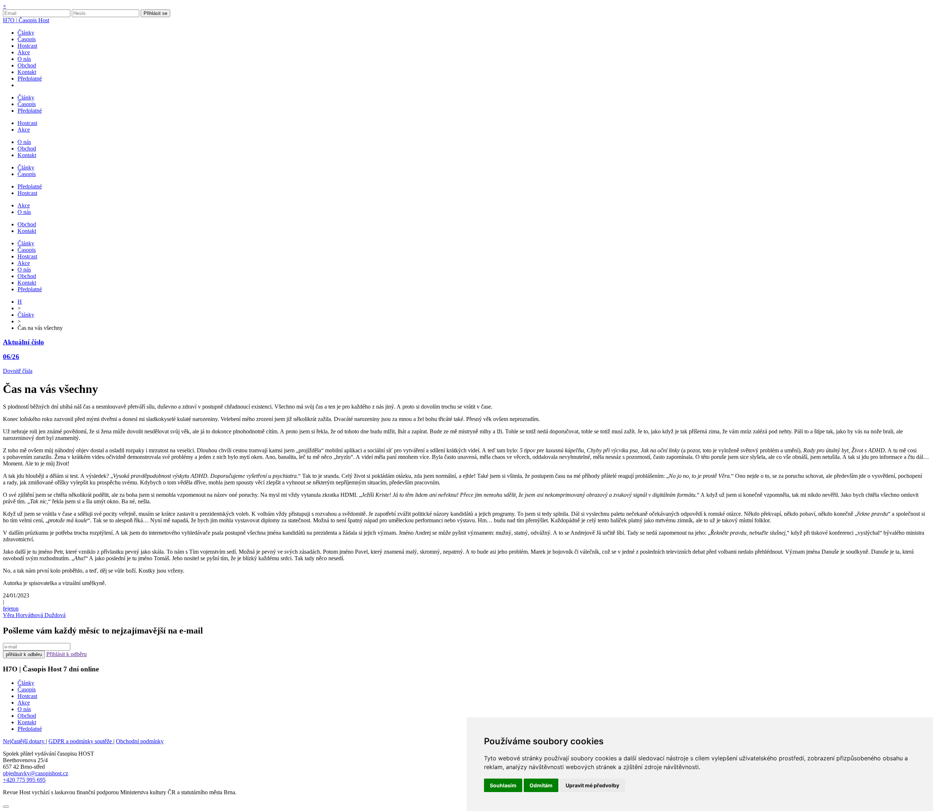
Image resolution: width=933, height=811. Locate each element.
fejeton (11, 608)
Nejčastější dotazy (24, 741)
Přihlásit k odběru (66, 654)
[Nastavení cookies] (6, 807)
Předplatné (29, 729)
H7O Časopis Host (26, 20)
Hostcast (27, 696)
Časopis (26, 689)
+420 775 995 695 (24, 780)
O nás (24, 709)
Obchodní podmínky (140, 741)
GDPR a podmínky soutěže (80, 741)
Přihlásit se (155, 13)
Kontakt (26, 722)
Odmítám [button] (541, 785)
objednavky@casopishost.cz (35, 773)
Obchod (26, 716)
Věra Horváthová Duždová (34, 615)
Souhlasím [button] (503, 785)
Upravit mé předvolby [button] (592, 785)
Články (25, 315)
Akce (23, 702)
